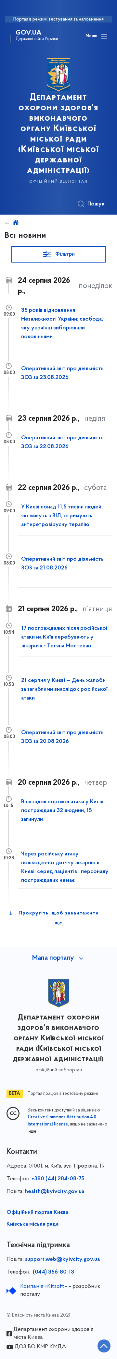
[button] (58, 254)
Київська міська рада (32, 1224)
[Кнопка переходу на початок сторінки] (104, 1345)
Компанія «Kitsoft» (43, 1287)
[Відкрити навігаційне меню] (104, 36)
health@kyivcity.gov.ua (54, 1192)
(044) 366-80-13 (53, 1272)
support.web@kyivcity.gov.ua (62, 1259)
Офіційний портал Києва (37, 1213)
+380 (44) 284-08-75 (58, 1179)
